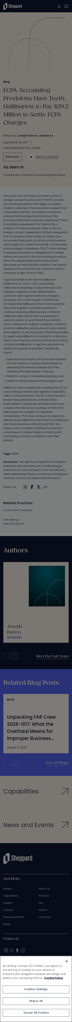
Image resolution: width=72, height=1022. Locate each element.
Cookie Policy (53, 978)
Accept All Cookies (36, 1012)
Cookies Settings (36, 989)
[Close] (66, 961)
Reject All (36, 1001)
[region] (36, 989)
